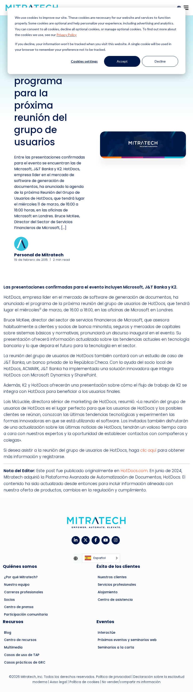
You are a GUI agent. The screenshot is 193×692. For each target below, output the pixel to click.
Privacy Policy (66, 35)
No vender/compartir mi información (131, 682)
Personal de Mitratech (39, 255)
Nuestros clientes (112, 577)
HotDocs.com (134, 471)
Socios (9, 599)
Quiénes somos (20, 566)
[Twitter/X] (86, 539)
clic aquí (148, 450)
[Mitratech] (186, 6)
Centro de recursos (20, 640)
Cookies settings (84, 61)
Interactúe (106, 632)
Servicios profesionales (117, 584)
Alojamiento (107, 592)
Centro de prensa (18, 607)
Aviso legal (58, 682)
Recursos (13, 622)
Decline (160, 61)
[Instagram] (117, 539)
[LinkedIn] (77, 539)
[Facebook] (97, 539)
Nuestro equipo (16, 584)
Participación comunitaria (26, 614)
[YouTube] (106, 539)
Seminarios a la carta (116, 647)
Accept (122, 61)
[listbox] (101, 558)
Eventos (105, 622)
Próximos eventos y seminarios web (127, 640)
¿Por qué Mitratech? (21, 577)
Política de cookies (84, 682)
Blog (7, 632)
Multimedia (13, 647)
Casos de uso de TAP (21, 655)
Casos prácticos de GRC (24, 662)
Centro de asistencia (115, 599)
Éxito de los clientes (118, 566)
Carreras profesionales (23, 592)
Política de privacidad (113, 677)
